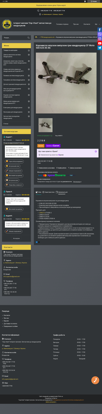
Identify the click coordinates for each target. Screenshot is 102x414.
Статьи (5, 123)
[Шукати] (28, 37)
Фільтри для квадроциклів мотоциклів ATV (12, 89)
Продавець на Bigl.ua (51, 398)
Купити (41, 146)
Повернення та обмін (11, 326)
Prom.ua (60, 396)
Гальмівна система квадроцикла (14, 80)
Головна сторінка (62, 24)
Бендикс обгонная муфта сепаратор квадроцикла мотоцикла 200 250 (17, 224)
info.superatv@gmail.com (11, 276)
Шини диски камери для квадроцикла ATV (11, 102)
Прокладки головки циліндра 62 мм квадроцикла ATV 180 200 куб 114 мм (17, 154)
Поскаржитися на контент (60, 400)
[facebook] (37, 242)
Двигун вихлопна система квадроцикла (12, 55)
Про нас (76, 24)
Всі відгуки (16, 238)
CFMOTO (42, 213)
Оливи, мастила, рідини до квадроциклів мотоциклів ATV (13, 70)
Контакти (87, 24)
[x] (39, 242)
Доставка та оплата (10, 323)
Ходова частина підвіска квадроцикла (11, 96)
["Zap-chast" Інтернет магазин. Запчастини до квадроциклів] (7, 24)
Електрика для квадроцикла (12, 107)
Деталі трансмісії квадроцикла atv (14, 84)
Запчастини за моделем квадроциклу (11, 117)
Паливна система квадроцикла (13, 75)
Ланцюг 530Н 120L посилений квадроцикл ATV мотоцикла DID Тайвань (15, 200)
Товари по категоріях (10, 50)
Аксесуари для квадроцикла (12, 112)
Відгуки (6, 321)
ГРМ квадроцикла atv (48, 37)
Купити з (49, 146)
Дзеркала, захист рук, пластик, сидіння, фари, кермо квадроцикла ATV (14, 63)
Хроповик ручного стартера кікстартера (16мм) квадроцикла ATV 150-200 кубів (16, 149)
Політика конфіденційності (76, 400)
